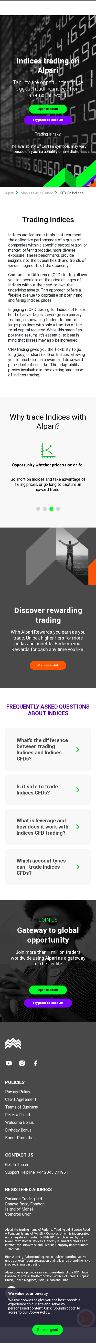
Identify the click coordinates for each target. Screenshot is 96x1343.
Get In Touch (16, 1164)
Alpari (9, 193)
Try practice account (48, 120)
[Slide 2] (45, 509)
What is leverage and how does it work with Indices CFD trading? (42, 827)
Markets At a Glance (37, 193)
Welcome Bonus (19, 1122)
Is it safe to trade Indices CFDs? (37, 790)
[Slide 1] (38, 509)
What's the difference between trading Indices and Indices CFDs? (42, 749)
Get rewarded (48, 665)
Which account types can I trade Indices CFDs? (41, 867)
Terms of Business (21, 1107)
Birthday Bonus (18, 1130)
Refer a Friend (17, 1114)
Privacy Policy (17, 1091)
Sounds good (47, 1330)
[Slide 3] (51, 509)
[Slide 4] (58, 509)
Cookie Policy (38, 1312)
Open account (48, 109)
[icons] (8, 1062)
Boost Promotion (20, 1137)
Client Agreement (20, 1099)
